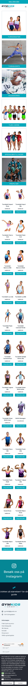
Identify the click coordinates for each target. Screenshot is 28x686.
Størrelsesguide (6, 626)
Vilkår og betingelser (8, 635)
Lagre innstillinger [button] (7, 683)
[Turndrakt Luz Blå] (20, 286)
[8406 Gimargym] (20, 408)
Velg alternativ (7, 212)
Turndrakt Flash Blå (7, 326)
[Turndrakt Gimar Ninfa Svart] (7, 408)
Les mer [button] (11, 670)
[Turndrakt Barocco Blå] (7, 255)
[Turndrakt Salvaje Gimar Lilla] (20, 346)
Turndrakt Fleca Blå (7, 450)
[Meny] (25, 6)
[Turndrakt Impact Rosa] (7, 194)
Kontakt (4, 630)
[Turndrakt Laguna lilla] (7, 377)
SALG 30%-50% (14, 2)
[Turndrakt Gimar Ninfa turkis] (20, 377)
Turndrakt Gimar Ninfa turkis (20, 388)
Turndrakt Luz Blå (20, 297)
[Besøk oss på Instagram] (14, 565)
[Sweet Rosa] (7, 500)
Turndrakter (14, 37)
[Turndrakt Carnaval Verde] (20, 315)
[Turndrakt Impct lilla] (20, 194)
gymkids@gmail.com (10, 611)
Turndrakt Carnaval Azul (7, 357)
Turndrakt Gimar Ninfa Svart (7, 419)
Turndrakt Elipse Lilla (7, 542)
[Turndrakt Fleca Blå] (7, 439)
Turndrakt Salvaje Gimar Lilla (20, 357)
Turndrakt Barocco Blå (7, 267)
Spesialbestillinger (14, 154)
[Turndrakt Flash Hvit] (20, 225)
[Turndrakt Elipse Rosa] (20, 500)
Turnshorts (14, 66)
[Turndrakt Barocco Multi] (20, 255)
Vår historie (5, 628)
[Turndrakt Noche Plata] (20, 531)
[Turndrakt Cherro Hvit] (7, 225)
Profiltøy (14, 184)
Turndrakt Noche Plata (20, 542)
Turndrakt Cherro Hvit (7, 236)
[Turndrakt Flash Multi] (7, 469)
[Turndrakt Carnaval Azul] (7, 346)
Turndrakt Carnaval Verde (20, 326)
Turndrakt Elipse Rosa (20, 511)
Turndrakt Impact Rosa (7, 205)
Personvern (5, 633)
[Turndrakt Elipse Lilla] (7, 531)
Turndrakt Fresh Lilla (21, 450)
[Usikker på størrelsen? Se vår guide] (14, 587)
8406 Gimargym (21, 418)
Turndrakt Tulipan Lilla (20, 481)
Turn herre (14, 125)
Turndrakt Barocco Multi (20, 267)
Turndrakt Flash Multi (7, 481)
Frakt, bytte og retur (8, 623)
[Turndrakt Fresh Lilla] (20, 439)
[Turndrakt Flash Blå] (7, 315)
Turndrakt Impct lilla (20, 205)
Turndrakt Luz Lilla (7, 297)
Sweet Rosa (7, 511)
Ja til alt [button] (20, 683)
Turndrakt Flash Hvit (20, 236)
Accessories (14, 96)
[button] (2, 673)
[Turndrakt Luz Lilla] (7, 286)
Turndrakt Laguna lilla (7, 388)
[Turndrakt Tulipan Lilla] (20, 469)
